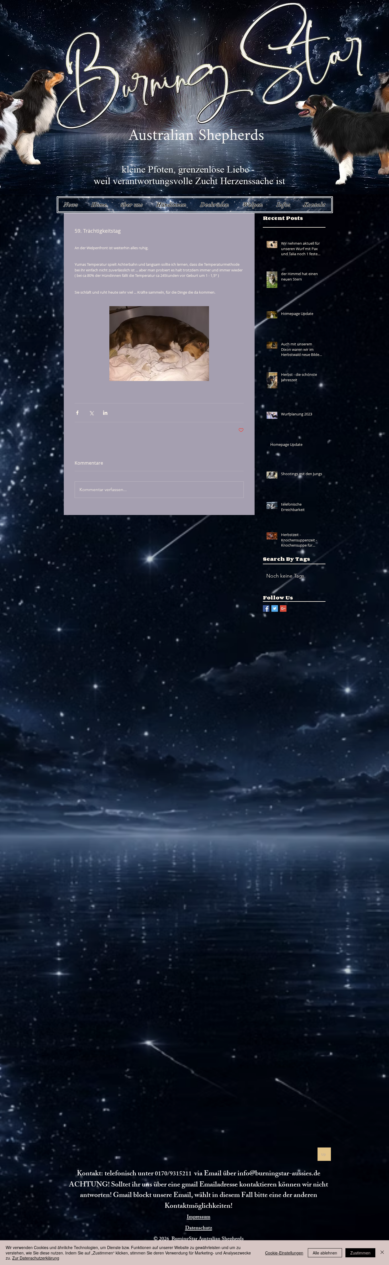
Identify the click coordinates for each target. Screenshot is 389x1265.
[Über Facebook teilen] (77, 412)
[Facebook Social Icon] (266, 608)
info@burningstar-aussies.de (279, 1174)
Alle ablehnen (325, 1253)
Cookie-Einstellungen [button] (284, 1253)
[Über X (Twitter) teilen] (91, 412)
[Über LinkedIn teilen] (105, 412)
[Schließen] (382, 1252)
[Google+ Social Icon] (283, 608)
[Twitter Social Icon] (274, 608)
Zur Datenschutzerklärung (35, 1258)
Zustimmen (360, 1253)
